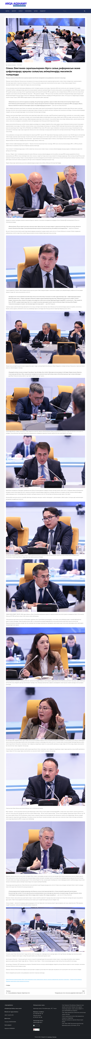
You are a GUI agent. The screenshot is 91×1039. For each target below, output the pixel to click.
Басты (7, 11)
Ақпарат (14, 11)
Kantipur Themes (52, 1037)
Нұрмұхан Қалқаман (12, 65)
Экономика (28, 11)
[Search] (84, 11)
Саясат (21, 11)
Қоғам (35, 11)
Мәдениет (43, 11)
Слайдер (8, 985)
